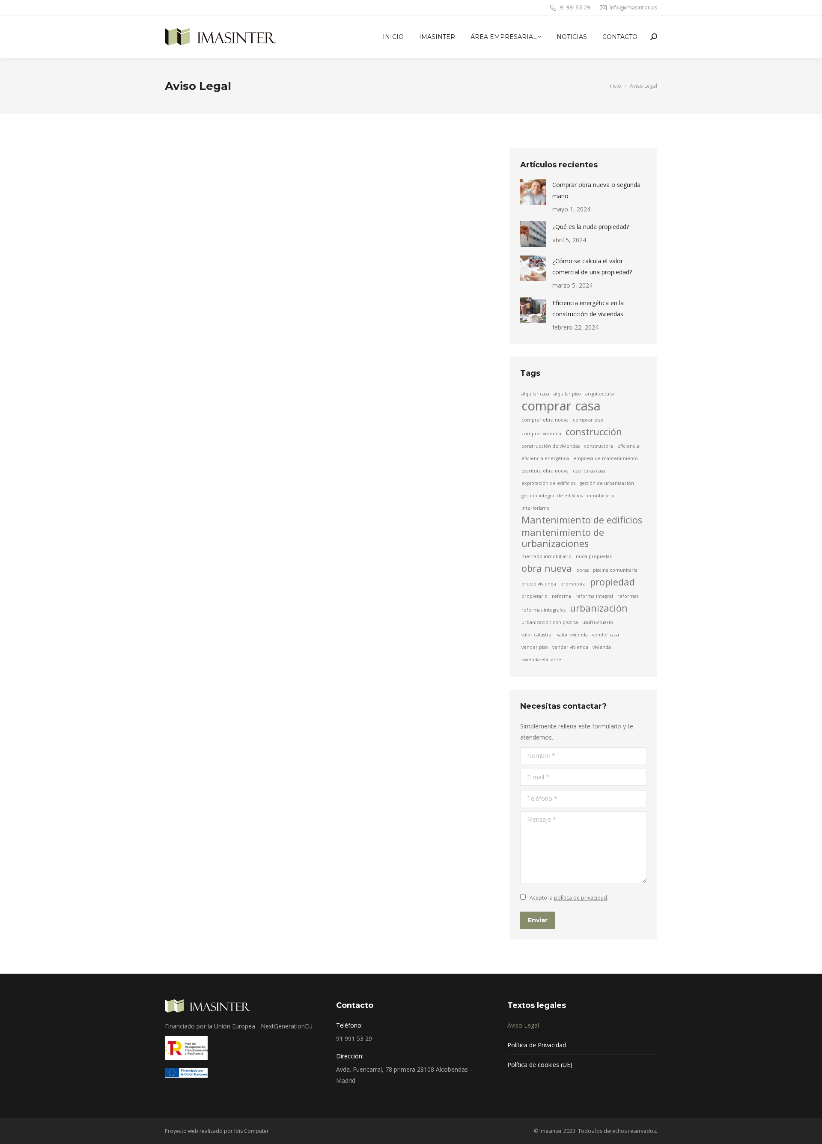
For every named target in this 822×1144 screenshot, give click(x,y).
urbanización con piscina (549, 622)
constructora (598, 446)
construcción (594, 431)
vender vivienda (570, 647)
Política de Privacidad (536, 1045)
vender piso (534, 647)
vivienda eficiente (541, 660)
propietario (534, 596)
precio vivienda (538, 584)
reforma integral (594, 596)
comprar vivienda (541, 434)
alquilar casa (535, 394)
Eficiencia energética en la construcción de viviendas (588, 308)
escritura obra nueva (545, 471)
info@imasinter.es (633, 7)
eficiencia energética (545, 458)
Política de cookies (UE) (539, 1065)
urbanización (599, 608)
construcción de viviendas (550, 446)
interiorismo (535, 508)
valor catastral (537, 635)
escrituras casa (589, 471)
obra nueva (546, 568)
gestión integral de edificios (552, 496)
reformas (627, 596)
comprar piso (588, 420)
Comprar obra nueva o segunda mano (596, 190)
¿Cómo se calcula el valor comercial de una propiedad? (592, 266)
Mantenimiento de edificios (581, 520)
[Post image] (533, 192)
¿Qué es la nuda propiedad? (590, 227)
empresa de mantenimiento (605, 458)
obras (582, 570)
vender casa (605, 635)
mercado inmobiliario (546, 556)
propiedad (612, 582)
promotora (573, 584)
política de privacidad (580, 897)
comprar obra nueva (545, 420)
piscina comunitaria (615, 570)
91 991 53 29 (575, 7)
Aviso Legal (523, 1025)
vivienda (602, 647)
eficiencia (628, 446)
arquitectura (599, 394)
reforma (561, 596)
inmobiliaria (600, 496)
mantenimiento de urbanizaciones (562, 538)
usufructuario (597, 622)
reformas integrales (543, 610)
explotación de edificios (548, 483)
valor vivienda (572, 635)
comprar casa (561, 405)
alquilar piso (567, 394)
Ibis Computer (251, 1131)
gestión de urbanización (607, 483)
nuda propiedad (594, 556)
